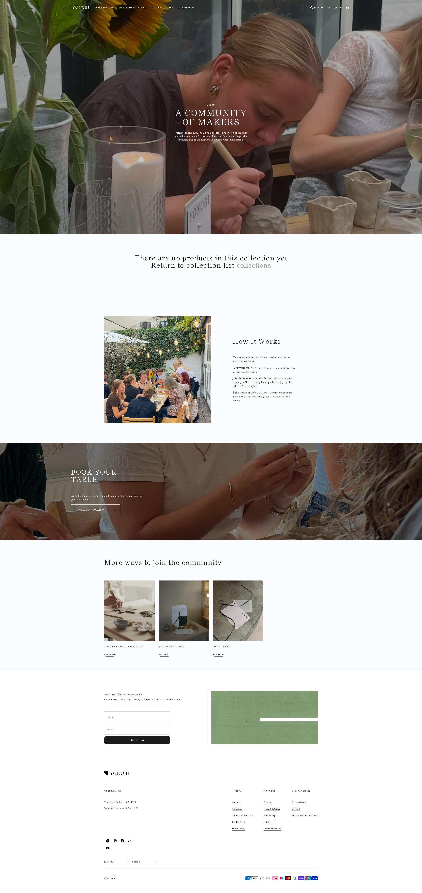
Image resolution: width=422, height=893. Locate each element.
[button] (316, 7)
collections (254, 264)
